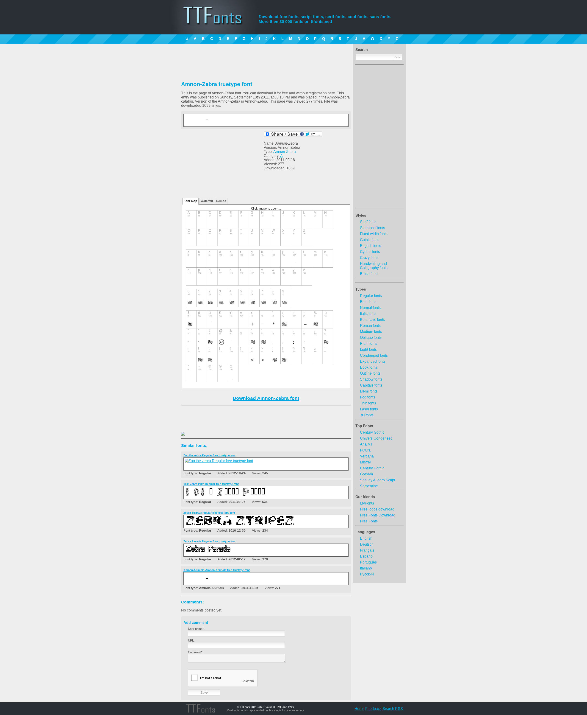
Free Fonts (369, 521)
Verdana (367, 456)
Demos (221, 201)
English (366, 538)
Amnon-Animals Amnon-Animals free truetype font (216, 570)
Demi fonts (368, 391)
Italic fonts (368, 314)
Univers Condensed (376, 438)
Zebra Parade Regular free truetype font (209, 541)
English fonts (370, 246)
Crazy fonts (369, 258)
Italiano (366, 568)
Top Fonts (364, 426)
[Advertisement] (379, 138)
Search (388, 709)
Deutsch (367, 544)
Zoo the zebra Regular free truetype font (209, 455)
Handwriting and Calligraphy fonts (374, 266)
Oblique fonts (371, 337)
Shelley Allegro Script (377, 480)
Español (367, 556)
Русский (367, 574)
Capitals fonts (371, 385)
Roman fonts (370, 326)
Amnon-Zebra (284, 152)
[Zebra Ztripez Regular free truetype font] (242, 524)
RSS (399, 709)
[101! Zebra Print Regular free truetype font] (242, 495)
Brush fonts (369, 274)
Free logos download (377, 509)
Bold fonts (368, 302)
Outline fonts (370, 373)
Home (359, 709)
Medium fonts (371, 332)
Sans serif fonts (372, 228)
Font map (190, 201)
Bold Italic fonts (372, 320)
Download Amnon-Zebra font (266, 398)
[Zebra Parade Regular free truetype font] (242, 553)
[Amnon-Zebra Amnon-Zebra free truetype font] (242, 123)
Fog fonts (367, 397)
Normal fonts (370, 308)
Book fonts (368, 367)
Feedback (373, 709)
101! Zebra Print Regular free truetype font (211, 484)
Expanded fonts (372, 361)
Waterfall (207, 201)
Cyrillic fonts (370, 252)
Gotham (366, 474)
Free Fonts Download (377, 515)
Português (368, 562)
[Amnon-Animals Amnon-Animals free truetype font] (242, 581)
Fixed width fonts (374, 234)
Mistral (365, 462)
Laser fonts (369, 409)
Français (367, 550)
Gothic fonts (369, 240)
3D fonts (367, 415)
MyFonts (367, 503)
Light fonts (368, 349)
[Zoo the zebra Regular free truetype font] (219, 461)
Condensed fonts (374, 355)
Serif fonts (368, 222)
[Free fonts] (216, 21)
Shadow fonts (371, 379)
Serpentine (369, 486)
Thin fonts (368, 403)
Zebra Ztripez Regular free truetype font (209, 512)
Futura (365, 450)
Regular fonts (371, 296)
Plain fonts (368, 343)
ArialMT (366, 444)
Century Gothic (372, 432)
